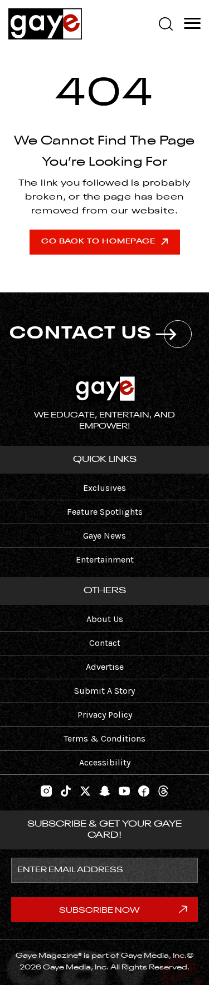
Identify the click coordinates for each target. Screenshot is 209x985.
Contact (104, 643)
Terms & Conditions (104, 738)
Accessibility (104, 762)
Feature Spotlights (105, 511)
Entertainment (105, 559)
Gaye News (104, 535)
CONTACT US (81, 334)
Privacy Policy (104, 714)
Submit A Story (104, 690)
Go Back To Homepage (98, 241)
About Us (104, 619)
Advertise (105, 666)
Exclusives (104, 487)
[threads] (163, 789)
